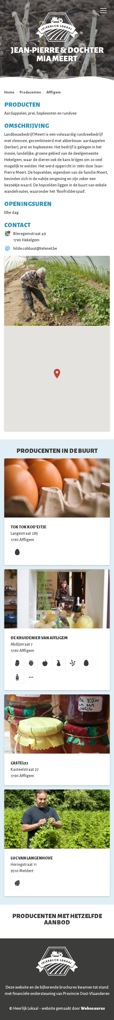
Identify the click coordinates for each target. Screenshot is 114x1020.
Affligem (53, 92)
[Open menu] (103, 10)
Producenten (30, 92)
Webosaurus (93, 1008)
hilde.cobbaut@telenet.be (35, 248)
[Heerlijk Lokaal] (57, 27)
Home (9, 92)
